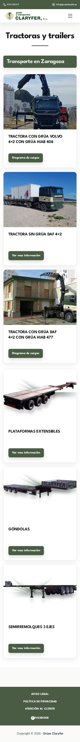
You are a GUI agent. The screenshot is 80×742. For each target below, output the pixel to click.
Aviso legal (40, 694)
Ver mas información (26, 255)
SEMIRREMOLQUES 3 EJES (31, 627)
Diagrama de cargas (25, 157)
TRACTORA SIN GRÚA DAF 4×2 (35, 234)
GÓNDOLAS (19, 529)
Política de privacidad (40, 701)
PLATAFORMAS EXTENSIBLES (34, 431)
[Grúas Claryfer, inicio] (26, 16)
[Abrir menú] (70, 15)
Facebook (40, 717)
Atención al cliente (40, 708)
